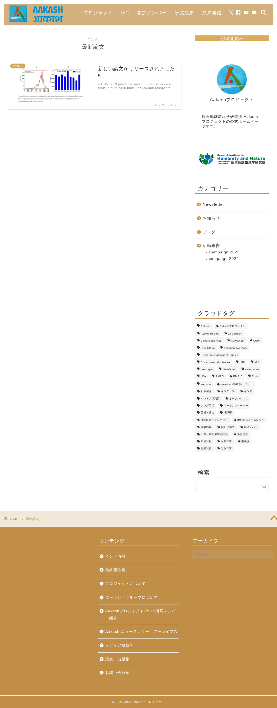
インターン (228, 391)
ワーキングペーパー (236, 405)
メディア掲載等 (119, 645)
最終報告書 (115, 570)
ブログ (209, 232)
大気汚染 (206, 427)
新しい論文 (228, 427)
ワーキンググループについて (131, 597)
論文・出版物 (117, 659)
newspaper (252, 369)
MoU (257, 362)
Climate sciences (211, 340)
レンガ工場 (207, 405)
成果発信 (212, 12)
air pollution (235, 333)
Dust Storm (208, 347)
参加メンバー (151, 12)
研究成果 (184, 12)
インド (248, 391)
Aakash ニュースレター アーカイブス (141, 632)
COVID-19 (237, 340)
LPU (242, 362)
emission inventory (235, 347)
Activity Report (210, 333)
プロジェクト (98, 12)
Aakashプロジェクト (232, 326)
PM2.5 (220, 376)
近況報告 (226, 448)
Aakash (205, 326)
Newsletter (213, 204)
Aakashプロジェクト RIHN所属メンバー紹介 (140, 614)
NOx (203, 376)
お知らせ (211, 218)
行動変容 (206, 448)
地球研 (228, 412)
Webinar (206, 384)
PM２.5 (237, 376)
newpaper (207, 369)
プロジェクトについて (125, 584)
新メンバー (251, 427)
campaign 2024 (224, 259)
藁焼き (245, 441)
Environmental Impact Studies (219, 355)
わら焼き (206, 391)
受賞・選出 (207, 412)
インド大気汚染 (210, 398)
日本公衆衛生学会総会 (214, 434)
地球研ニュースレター (250, 419)
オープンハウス (238, 398)
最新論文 (242, 434)
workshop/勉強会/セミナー (236, 384)
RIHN (255, 376)
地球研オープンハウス (214, 419)
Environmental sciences (215, 362)
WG (125, 12)
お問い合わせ (117, 673)
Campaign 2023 (224, 252)
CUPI (256, 340)
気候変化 (206, 441)
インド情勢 (115, 556)
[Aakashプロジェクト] (36, 21)
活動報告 (211, 245)
